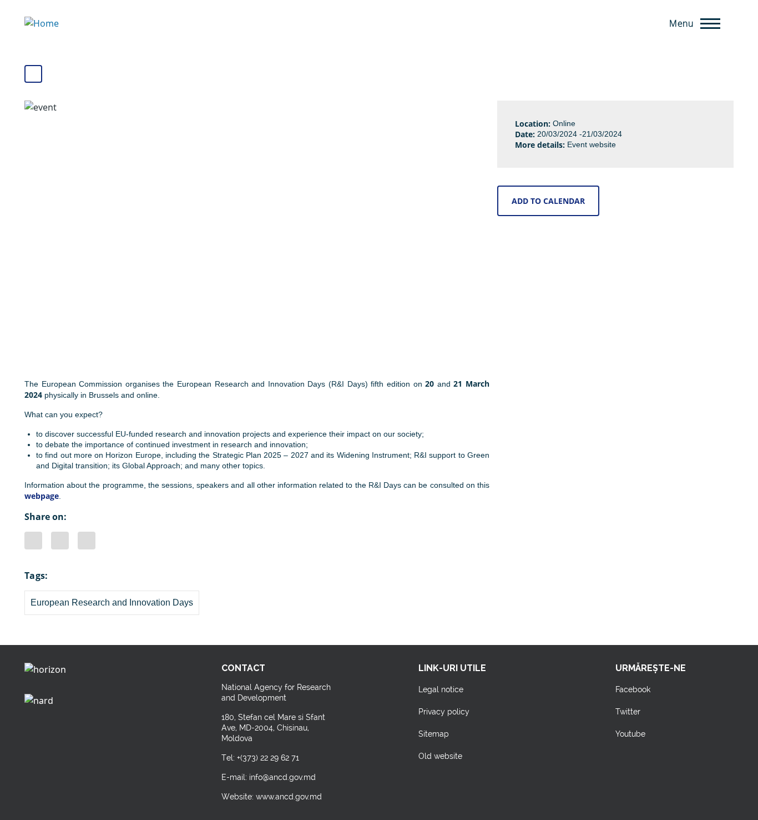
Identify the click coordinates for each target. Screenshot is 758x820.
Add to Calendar (548, 201)
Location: (532, 123)
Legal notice (440, 689)
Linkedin (60, 540)
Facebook (33, 540)
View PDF (33, 74)
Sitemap (433, 733)
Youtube (630, 733)
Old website (440, 756)
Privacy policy (443, 711)
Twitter (86, 540)
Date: (525, 134)
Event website (591, 144)
